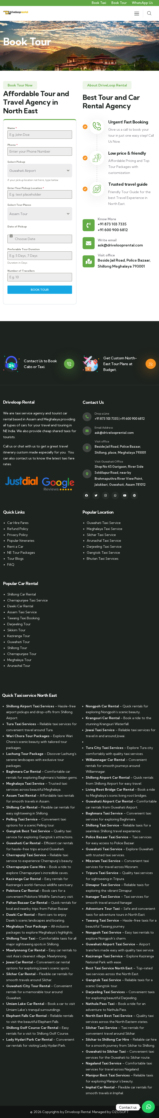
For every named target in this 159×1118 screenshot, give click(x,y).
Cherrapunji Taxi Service (26, 855)
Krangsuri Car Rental (103, 718)
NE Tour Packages (21, 552)
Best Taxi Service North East (109, 968)
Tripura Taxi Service (102, 873)
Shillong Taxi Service (102, 825)
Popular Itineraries (20, 540)
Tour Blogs (15, 558)
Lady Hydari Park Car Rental (29, 1039)
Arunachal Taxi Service (104, 540)
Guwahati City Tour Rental (28, 986)
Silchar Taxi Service (101, 535)
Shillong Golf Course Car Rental (32, 1028)
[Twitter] (96, 495)
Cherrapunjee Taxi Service (27, 600)
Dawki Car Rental (20, 606)
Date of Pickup (17, 226)
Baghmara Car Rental (23, 771)
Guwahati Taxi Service (104, 523)
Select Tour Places (19, 204)
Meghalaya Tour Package (26, 926)
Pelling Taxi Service (22, 819)
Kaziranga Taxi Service (104, 956)
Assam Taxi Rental (21, 795)
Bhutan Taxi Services (102, 558)
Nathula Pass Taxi (100, 1004)
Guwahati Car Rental (23, 843)
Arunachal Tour (18, 666)
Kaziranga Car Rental (23, 879)
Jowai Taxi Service (100, 730)
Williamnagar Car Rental (105, 760)
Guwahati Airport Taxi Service (110, 944)
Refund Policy (17, 529)
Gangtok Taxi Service (103, 552)
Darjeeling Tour (19, 624)
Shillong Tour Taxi (20, 938)
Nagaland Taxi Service (104, 1063)
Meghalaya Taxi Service (104, 529)
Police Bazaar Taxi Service (107, 837)
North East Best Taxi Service (109, 1016)
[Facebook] (86, 495)
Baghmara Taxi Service (104, 813)
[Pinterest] (134, 495)
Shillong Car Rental (21, 594)
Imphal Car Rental (100, 1087)
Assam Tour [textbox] (18, 214)
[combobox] (39, 170)
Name (12, 128)
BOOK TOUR (40, 290)
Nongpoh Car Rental (102, 706)
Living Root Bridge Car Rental (110, 789)
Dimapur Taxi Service (103, 885)
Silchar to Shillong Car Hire (107, 1039)
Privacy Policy (17, 535)
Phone (12, 144)
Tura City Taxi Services (104, 748)
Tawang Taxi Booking (23, 618)
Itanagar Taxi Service (103, 896)
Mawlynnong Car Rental (25, 950)
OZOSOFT (120, 1112)
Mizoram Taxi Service (103, 861)
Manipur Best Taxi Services (108, 1075)
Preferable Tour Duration (23, 249)
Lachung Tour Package (24, 754)
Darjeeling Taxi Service (104, 546)
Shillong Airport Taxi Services (30, 706)
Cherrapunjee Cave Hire (26, 867)
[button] (148, 1107)
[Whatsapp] (115, 495)
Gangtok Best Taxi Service (28, 831)
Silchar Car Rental (20, 974)
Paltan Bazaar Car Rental (26, 902)
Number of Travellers (21, 270)
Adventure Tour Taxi (103, 908)
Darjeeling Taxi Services (105, 992)
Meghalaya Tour (19, 660)
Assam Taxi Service (22, 612)
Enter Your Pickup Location (25, 188)
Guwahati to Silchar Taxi (106, 1051)
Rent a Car (15, 546)
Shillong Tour (17, 648)
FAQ (10, 564)
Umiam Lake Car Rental (25, 1004)
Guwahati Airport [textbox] (22, 171)
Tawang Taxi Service (102, 920)
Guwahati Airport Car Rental (109, 801)
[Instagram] (105, 495)
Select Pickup (16, 161)
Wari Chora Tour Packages (27, 736)
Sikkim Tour (16, 630)
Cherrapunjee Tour (21, 654)
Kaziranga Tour (18, 636)
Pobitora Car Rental (22, 890)
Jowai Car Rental (19, 962)
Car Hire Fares (18, 523)
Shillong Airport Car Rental (108, 777)
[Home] (16, 13)
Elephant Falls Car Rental (26, 1016)
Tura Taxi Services (21, 724)
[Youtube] (125, 495)
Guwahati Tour (18, 642)
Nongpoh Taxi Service (103, 932)
